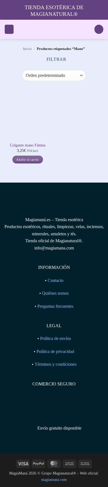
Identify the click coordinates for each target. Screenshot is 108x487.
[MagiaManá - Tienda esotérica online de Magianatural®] (54, 29)
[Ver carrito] (98, 29)
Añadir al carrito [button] (27, 159)
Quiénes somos (55, 293)
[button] (9, 29)
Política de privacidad (55, 351)
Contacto (55, 280)
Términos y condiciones (55, 364)
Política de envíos (55, 338)
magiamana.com (54, 479)
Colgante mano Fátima (27, 145)
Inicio (27, 49)
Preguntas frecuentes (55, 306)
